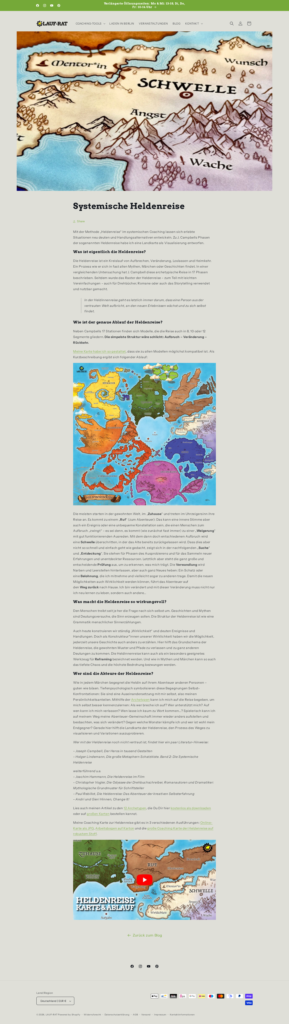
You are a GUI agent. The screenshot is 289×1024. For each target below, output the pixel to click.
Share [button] (81, 221)
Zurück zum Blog (147, 935)
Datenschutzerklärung (117, 1014)
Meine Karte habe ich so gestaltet (99, 351)
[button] (90, 23)
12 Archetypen (135, 808)
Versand (146, 1014)
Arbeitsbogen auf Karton (114, 828)
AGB (135, 1014)
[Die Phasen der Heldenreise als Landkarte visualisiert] (144, 505)
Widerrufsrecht (92, 1014)
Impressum (160, 1014)
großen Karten (98, 814)
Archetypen (140, 699)
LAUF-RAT (52, 1014)
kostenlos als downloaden (191, 808)
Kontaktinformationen (182, 1014)
